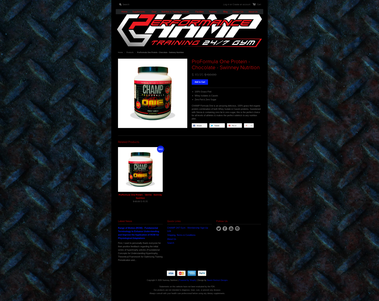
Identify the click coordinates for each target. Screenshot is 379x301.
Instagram (237, 228)
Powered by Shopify (187, 280)
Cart (259, 4)
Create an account (241, 4)
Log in (226, 4)
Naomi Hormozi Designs (217, 280)
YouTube (231, 228)
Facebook (225, 228)
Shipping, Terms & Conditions (181, 235)
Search (170, 243)
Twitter (218, 228)
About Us (171, 239)
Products (130, 52)
